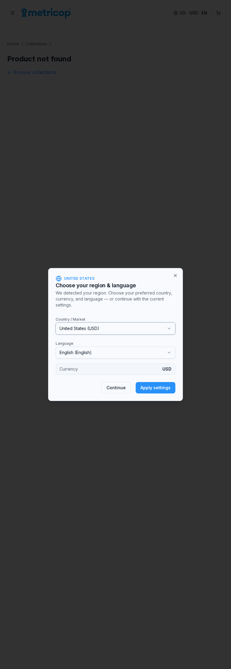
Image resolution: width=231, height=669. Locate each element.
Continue (116, 387)
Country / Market (70, 319)
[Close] (175, 275)
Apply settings (155, 387)
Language (64, 343)
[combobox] (115, 328)
